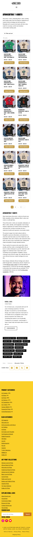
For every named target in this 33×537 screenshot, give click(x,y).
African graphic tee (22, 338)
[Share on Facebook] (17, 368)
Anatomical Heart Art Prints (8, 469)
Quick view (9, 50)
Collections (10, 363)
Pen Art (3, 445)
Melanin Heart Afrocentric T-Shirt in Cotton (23, 111)
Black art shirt (19, 347)
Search (28, 514)
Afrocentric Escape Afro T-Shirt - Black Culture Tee (22, 194)
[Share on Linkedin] (27, 368)
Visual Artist (4, 498)
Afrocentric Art (5, 422)
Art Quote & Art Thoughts (8, 431)
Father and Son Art (6, 479)
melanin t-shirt (17, 356)
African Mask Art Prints (7, 465)
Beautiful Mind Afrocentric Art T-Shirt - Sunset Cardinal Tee (9, 112)
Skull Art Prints (5, 483)
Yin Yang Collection (6, 486)
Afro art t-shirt (17, 341)
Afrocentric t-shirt (8, 347)
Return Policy (25, 531)
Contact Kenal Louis (7, 505)
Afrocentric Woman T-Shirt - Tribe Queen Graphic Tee (9, 167)
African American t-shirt (9, 338)
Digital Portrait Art (6, 436)
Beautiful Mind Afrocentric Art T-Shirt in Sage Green (22, 56)
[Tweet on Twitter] (22, 368)
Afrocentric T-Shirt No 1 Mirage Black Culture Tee (9, 194)
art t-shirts (27, 266)
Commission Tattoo (6, 500)
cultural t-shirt (18, 353)
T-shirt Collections (6, 450)
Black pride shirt (8, 353)
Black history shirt (20, 350)
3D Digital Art (5, 420)
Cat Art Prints (5, 476)
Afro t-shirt (26, 341)
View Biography (11, 328)
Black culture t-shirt (9, 350)
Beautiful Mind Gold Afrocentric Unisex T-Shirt (9, 140)
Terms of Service (8, 531)
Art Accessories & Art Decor (9, 425)
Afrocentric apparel (8, 344)
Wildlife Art (4, 452)
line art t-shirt (7, 356)
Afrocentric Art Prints (7, 467)
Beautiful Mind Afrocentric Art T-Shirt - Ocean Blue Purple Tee (22, 84)
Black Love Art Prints (7, 474)
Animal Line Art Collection (8, 472)
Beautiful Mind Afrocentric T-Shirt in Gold (23, 140)
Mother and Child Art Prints (8, 481)
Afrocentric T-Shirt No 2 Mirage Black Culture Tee (23, 167)
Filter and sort (8, 33)
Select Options (9, 62)
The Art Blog (5, 507)
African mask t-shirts (12, 264)
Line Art (3, 441)
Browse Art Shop (6, 503)
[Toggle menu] (16, 7)
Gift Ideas (4, 438)
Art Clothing (4, 427)
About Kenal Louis (6, 496)
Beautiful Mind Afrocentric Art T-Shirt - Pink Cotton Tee (9, 83)
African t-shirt (7, 341)
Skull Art (4, 448)
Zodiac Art (4, 455)
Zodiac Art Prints (6, 488)
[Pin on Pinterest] (12, 368)
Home (4, 363)
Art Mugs (4, 429)
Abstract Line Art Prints (7, 463)
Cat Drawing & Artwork (7, 434)
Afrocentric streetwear (21, 344)
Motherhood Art (5, 443)
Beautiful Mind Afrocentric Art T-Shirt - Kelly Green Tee (9, 56)
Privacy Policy (17, 531)
